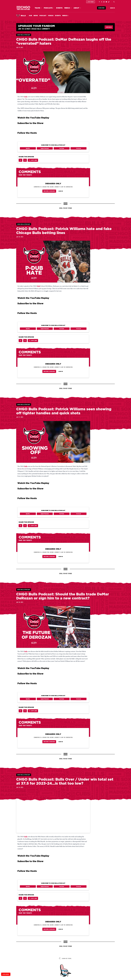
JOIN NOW (109, 27)
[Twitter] (101, 1)
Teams (37, 8)
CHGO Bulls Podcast (23, 34)
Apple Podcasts (45, 148)
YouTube (61, 148)
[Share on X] (20, 160)
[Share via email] (25, 160)
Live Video (90, 1)
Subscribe (101, 8)
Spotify (28, 148)
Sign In (112, 8)
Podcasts (48, 8)
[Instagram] (104, 2)
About (76, 8)
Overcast (78, 148)
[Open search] (114, 2)
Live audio (5, 974)
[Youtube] (106, 2)
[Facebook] (99, 2)
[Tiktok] (109, 2)
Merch (67, 8)
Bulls (25, 96)
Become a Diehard (49, 191)
